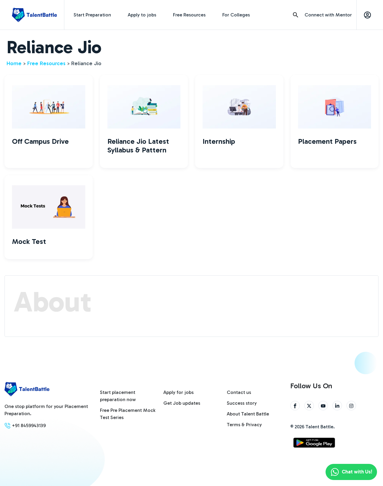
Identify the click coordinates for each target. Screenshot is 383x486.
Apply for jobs (178, 392)
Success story (242, 403)
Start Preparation (92, 15)
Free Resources (189, 15)
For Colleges (236, 15)
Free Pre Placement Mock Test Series (127, 413)
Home (14, 63)
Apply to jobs (142, 15)
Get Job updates (181, 403)
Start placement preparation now (118, 395)
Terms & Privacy (244, 424)
